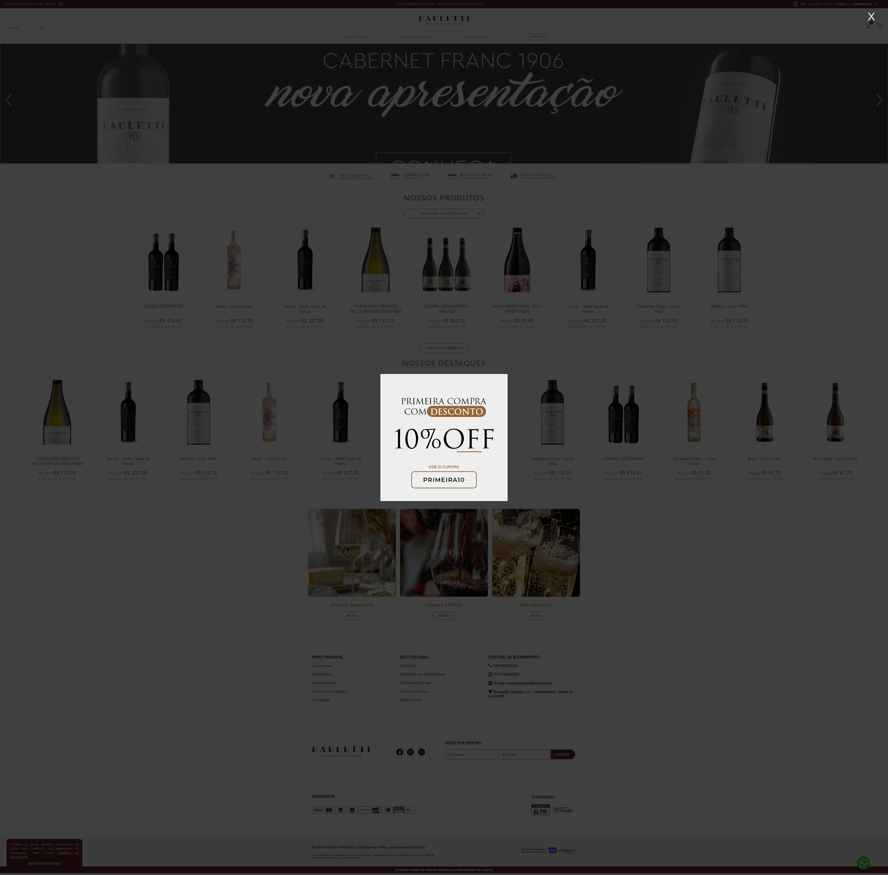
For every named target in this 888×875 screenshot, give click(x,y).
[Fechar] (871, 16)
